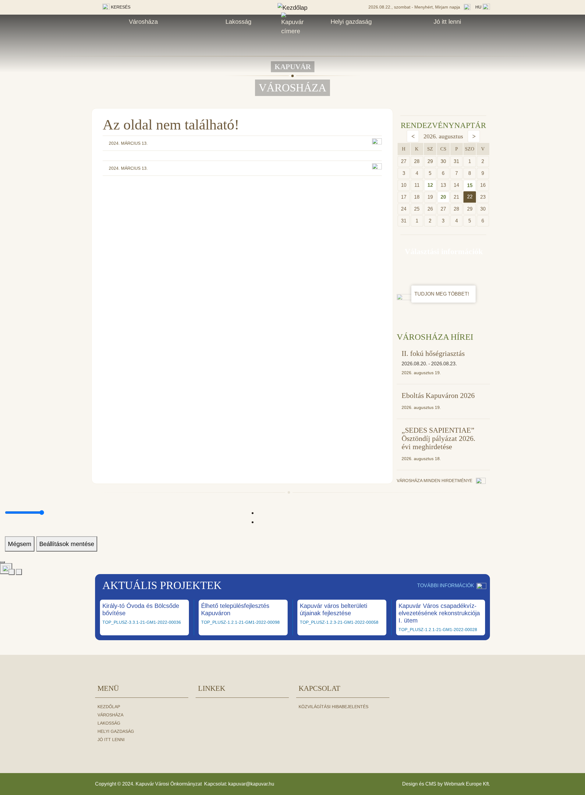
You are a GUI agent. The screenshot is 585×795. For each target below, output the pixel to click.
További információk (445, 585)
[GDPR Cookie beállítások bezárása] (2, 562)
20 (443, 197)
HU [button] (479, 7)
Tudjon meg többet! (442, 293)
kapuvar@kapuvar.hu (251, 783)
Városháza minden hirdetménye (435, 480)
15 (470, 185)
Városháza (143, 21)
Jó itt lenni (447, 21)
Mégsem (19, 544)
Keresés (120, 7)
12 (430, 185)
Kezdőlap (109, 706)
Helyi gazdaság (351, 21)
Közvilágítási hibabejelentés (333, 706)
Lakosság (238, 21)
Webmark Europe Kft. (467, 783)
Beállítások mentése (66, 544)
